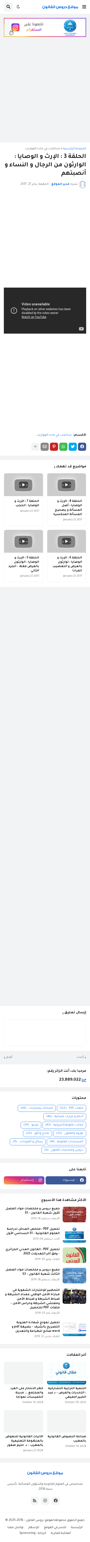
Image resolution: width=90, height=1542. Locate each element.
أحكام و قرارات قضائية (64, 1116)
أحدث (80, 1057)
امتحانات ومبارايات (37, 1108)
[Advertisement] (45, 93)
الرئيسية (77, 1527)
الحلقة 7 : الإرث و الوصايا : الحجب (26, 503)
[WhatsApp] (63, 447)
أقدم (9, 1057)
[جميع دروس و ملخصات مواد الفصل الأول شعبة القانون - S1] (74, 1214)
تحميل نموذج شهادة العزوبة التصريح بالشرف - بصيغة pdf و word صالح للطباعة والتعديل (36, 1327)
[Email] (45, 447)
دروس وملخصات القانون (63, 1150)
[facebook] (56, 1501)
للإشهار (33, 1527)
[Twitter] (73, 447)
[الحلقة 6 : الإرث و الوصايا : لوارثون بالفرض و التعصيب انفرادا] (66, 541)
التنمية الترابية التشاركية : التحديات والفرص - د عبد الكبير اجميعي (67, 1393)
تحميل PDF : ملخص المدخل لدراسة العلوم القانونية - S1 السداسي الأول (33, 1231)
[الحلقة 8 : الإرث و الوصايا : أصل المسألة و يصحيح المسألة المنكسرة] (66, 484)
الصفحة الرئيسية (74, 149)
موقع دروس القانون (39, 1520)
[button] (84, 7)
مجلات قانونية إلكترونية (64, 1125)
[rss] (34, 1501)
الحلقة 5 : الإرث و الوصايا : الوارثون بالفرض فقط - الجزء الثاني (23, 564)
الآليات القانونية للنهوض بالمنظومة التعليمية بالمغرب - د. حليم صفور (24, 1441)
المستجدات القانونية (66, 1141)
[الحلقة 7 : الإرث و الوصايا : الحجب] (23, 484)
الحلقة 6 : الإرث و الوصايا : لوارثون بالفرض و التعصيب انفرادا (67, 564)
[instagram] (45, 1501)
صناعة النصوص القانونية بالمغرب (67, 1439)
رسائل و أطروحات (28, 1141)
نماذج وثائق (37, 1133)
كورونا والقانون (69, 1133)
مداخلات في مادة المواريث (42, 149)
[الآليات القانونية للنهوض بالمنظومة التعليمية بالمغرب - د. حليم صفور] (23, 1421)
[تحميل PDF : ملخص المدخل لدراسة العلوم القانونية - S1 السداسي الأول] (74, 1235)
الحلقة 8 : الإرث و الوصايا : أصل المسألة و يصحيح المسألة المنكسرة (67, 508)
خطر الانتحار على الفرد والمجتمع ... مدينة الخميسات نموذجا (26, 1393)
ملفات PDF (71, 1108)
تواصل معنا (15, 1527)
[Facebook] (82, 447)
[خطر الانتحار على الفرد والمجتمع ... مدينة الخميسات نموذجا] (23, 1373)
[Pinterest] (54, 447)
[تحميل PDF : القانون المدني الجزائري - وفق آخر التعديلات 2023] (74, 1255)
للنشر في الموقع (55, 1527)
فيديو (31, 1125)
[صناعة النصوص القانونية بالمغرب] (66, 1421)
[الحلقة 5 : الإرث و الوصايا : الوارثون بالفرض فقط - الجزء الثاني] (23, 541)
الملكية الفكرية (61, 1533)
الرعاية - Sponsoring (32, 1533)
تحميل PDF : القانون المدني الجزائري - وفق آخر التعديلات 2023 (33, 1252)
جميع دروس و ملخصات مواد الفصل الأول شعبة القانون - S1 (33, 1211)
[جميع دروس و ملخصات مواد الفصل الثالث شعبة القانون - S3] (74, 1275)
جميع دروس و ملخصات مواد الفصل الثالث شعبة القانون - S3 (33, 1272)
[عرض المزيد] (35, 447)
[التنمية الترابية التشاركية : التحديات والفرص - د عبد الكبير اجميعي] (66, 1373)
